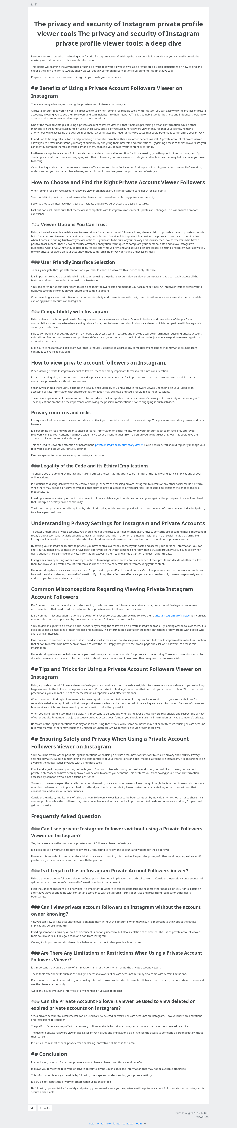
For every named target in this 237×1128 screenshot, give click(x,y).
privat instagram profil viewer (172, 615)
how (108, 1123)
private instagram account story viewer (119, 445)
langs (116, 1123)
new (91, 1123)
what (100, 1123)
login (139, 1123)
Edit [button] (32, 1108)
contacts (128, 1123)
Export (44, 1108)
